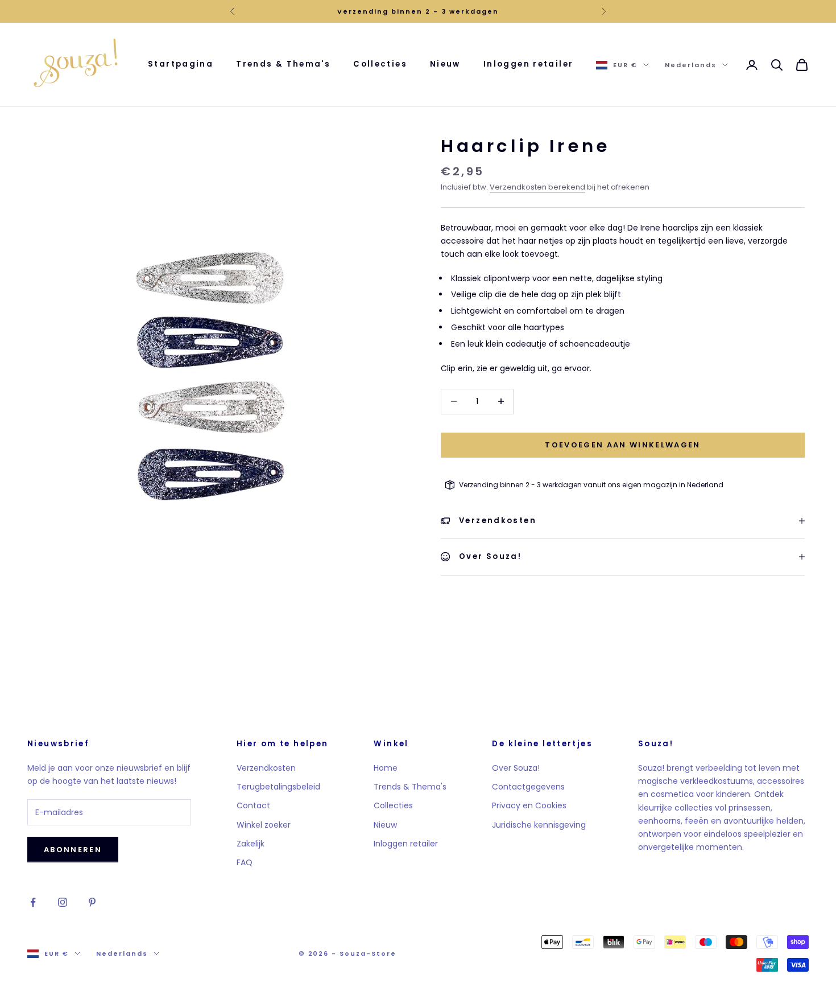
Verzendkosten (266, 768)
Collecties (380, 64)
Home (386, 768)
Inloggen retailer (528, 64)
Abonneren (73, 849)
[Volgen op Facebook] (33, 902)
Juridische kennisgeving (539, 825)
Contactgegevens (528, 786)
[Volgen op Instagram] (62, 902)
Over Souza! (516, 768)
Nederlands (691, 64)
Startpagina (180, 64)
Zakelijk (250, 843)
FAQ (245, 862)
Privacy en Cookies (529, 805)
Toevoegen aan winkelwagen (623, 444)
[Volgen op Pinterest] (92, 902)
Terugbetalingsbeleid (278, 786)
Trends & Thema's (283, 64)
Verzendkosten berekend (537, 187)
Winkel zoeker (264, 825)
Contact (253, 805)
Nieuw (445, 64)
